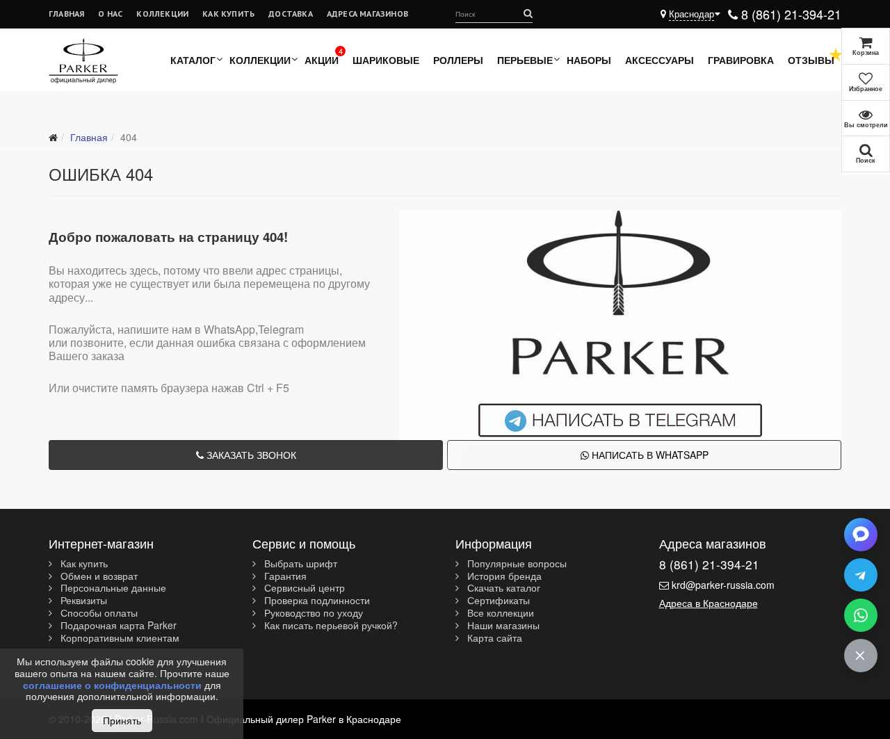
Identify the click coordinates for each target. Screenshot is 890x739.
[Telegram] (860, 575)
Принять (122, 720)
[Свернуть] (860, 655)
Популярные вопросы (515, 564)
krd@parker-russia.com (723, 585)
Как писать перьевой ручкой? (329, 625)
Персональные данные (112, 588)
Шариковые (386, 60)
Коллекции (162, 13)
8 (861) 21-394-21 (789, 14)
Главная (66, 13)
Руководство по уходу (312, 613)
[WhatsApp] (860, 615)
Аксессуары (659, 60)
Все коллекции (499, 613)
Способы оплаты (98, 613)
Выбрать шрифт (299, 564)
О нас (110, 13)
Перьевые (525, 60)
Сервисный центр (303, 588)
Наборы (589, 60)
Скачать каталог (502, 588)
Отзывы (811, 60)
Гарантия (284, 576)
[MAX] (860, 534)
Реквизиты (82, 600)
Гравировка (741, 60)
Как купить (228, 13)
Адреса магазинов (367, 13)
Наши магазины (502, 625)
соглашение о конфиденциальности (112, 685)
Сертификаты (497, 600)
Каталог (193, 60)
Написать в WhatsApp (649, 455)
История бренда (503, 576)
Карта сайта (493, 638)
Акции (322, 60)
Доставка (290, 13)
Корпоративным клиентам (118, 638)
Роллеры (458, 60)
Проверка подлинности (315, 600)
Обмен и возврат (98, 576)
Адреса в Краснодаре (708, 603)
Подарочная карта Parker (117, 625)
